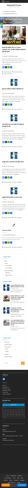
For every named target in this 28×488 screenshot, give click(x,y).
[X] (1, 21)
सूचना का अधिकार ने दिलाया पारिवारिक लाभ (12, 89)
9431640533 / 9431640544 (9, 11)
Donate (18, 482)
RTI (14, 72)
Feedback (6, 354)
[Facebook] (1, 18)
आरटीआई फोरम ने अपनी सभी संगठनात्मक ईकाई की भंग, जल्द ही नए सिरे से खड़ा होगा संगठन (17, 310)
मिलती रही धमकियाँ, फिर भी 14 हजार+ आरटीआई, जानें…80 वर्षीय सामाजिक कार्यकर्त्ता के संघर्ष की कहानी (14, 49)
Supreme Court (8, 275)
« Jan (3, 420)
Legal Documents (8, 356)
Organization (13, 475)
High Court (7, 272)
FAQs (5, 261)
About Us (6, 480)
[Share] (1, 26)
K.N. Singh (15, 56)
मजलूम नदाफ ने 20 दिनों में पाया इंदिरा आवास (13, 162)
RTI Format (6, 342)
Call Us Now (22, 485)
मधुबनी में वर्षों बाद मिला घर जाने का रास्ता (12, 197)
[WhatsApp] (1, 24)
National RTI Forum (14, 5)
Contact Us (16, 480)
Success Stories (7, 72)
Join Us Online (8, 265)
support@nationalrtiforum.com (10, 13)
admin (12, 93)
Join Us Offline (8, 268)
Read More (7, 64)
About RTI (20, 475)
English (7, 351)
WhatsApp (6, 485)
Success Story (19, 72)
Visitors (4, 382)
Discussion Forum (11, 482)
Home (7, 475)
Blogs (18, 477)
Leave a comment (8, 73)
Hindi (6, 349)
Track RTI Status (8, 344)
